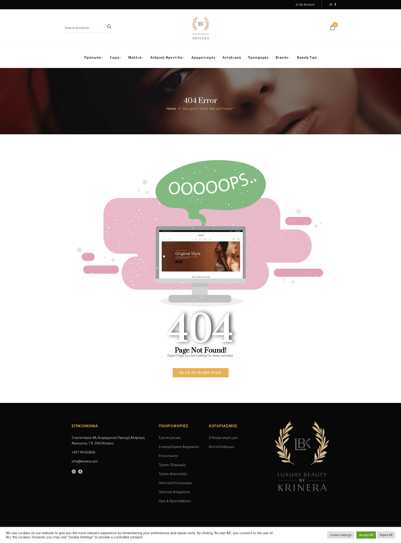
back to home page (200, 373)
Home (171, 108)
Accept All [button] (366, 535)
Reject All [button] (386, 535)
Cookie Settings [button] (340, 535)
